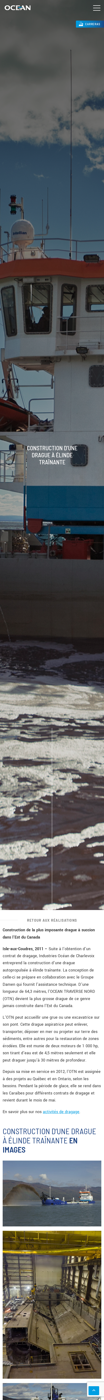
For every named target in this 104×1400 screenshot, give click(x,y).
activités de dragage (61, 1112)
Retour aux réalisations (52, 920)
